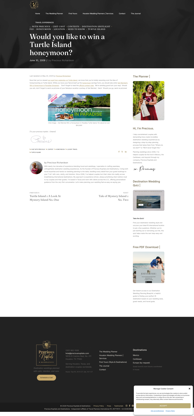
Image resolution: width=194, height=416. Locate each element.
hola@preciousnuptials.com (77, 353)
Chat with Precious (38, 149)
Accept (163, 406)
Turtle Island (96, 29)
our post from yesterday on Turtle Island (62, 80)
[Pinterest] (133, 406)
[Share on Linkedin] (126, 152)
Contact (122, 13)
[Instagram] (126, 406)
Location (59, 29)
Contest (50, 149)
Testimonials (118, 406)
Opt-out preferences (157, 411)
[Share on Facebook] (118, 152)
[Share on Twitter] (122, 152)
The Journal (136, 13)
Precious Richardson (63, 76)
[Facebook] (129, 406)
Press (109, 406)
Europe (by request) (141, 363)
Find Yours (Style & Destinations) (113, 362)
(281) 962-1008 (72, 350)
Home (37, 13)
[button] (189, 389)
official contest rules (86, 85)
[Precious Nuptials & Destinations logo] (46, 353)
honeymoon (86, 83)
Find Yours (73, 13)
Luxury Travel (72, 149)
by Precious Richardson (61, 60)
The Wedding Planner (54, 13)
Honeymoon (43, 29)
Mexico (136, 355)
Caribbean (137, 359)
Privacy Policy (170, 411)
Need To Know (76, 29)
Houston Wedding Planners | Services (98, 13)
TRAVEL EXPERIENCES (44, 22)
